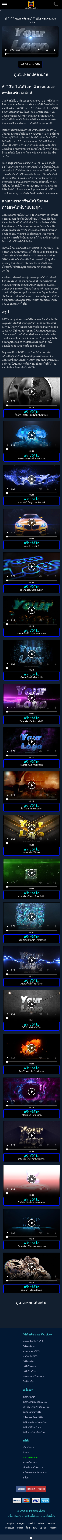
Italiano (41, 1523)
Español (31, 1523)
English (10, 1523)
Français (20, 1523)
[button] (31, 393)
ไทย (28, 1527)
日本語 (43, 1527)
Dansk (20, 1527)
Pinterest (31, 1489)
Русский (53, 1527)
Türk (35, 1527)
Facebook (21, 1489)
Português (9, 1527)
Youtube (41, 1489)
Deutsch (51, 1523)
